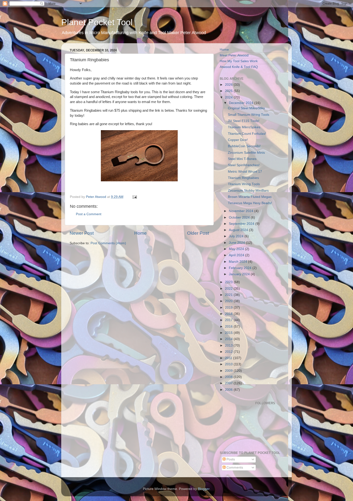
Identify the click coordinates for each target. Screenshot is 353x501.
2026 (229, 84)
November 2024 (241, 211)
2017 (229, 320)
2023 (229, 282)
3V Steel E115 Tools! (243, 121)
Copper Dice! (238, 140)
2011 (229, 358)
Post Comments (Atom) (108, 243)
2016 (229, 326)
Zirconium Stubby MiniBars (248, 190)
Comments (234, 467)
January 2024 (240, 274)
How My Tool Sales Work (239, 61)
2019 (229, 307)
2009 (229, 371)
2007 (229, 383)
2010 (229, 364)
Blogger (203, 489)
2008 (229, 377)
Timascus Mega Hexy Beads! (250, 203)
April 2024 (237, 255)
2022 (229, 288)
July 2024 (236, 236)
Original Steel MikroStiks (246, 108)
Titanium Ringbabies (243, 178)
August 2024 (239, 230)
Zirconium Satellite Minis (246, 152)
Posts (230, 459)
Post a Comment (88, 214)
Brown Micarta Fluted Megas (250, 197)
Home (140, 233)
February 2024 (240, 268)
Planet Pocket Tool (97, 22)
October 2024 (240, 217)
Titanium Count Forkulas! (247, 133)
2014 (229, 339)
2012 (229, 352)
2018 (229, 314)
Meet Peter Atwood (234, 55)
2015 (229, 333)
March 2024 (238, 261)
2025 (229, 91)
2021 (229, 295)
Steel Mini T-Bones (242, 159)
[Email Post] (134, 197)
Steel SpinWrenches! (244, 165)
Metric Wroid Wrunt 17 (245, 171)
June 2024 (237, 242)
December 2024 (241, 103)
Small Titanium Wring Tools (248, 114)
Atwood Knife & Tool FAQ (239, 67)
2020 (229, 301)
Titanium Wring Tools (244, 184)
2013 (229, 345)
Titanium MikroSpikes (244, 127)
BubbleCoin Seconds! (244, 146)
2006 (229, 389)
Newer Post (82, 233)
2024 (229, 97)
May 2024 (237, 249)
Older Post (198, 233)
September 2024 (242, 224)
